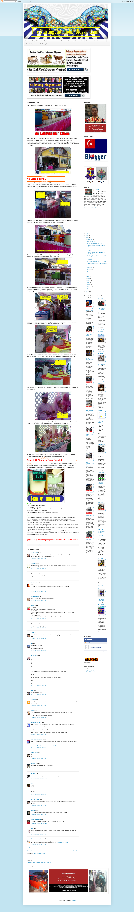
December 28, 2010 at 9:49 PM (38, 834)
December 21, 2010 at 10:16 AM (39, 794)
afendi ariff (34, 763)
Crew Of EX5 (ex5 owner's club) (101, 587)
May (88, 280)
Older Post (75, 851)
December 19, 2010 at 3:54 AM (38, 705)
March (89, 284)
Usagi (32, 710)
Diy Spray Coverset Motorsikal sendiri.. (96, 256)
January (89, 289)
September (90, 272)
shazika (33, 810)
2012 (87, 233)
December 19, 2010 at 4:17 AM (38, 717)
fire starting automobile (95, 647)
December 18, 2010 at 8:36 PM (38, 600)
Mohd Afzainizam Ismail (92, 642)
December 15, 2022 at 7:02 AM (38, 844)
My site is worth (90, 668)
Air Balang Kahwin (45, 44)
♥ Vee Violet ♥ (34, 752)
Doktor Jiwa (101, 472)
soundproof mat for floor (62, 842)
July (88, 276)
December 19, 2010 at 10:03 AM (39, 747)
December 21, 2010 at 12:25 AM (39, 778)
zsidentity (33, 563)
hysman (33, 605)
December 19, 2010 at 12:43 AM (39, 650)
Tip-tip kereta (48, 41)
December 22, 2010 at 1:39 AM (38, 805)
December (90, 239)
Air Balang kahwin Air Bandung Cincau (96, 261)
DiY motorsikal (79, 41)
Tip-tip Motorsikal (36, 41)
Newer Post (30, 851)
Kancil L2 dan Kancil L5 (93, 241)
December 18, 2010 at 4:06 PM (38, 578)
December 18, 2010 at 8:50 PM (38, 619)
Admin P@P (34, 583)
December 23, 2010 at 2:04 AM (38, 814)
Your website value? (90, 671)
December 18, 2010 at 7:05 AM (38, 558)
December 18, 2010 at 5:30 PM (38, 591)
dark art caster (101, 444)
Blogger (74, 900)
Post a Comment (33, 848)
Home (27, 41)
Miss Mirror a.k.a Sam (36, 739)
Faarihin (33, 774)
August (89, 274)
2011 (87, 235)
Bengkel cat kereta (99, 41)
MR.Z (32, 633)
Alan (32, 690)
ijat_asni (33, 783)
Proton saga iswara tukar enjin (94, 243)
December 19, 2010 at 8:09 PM (38, 758)
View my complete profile (90, 208)
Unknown (33, 699)
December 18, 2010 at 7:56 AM (38, 569)
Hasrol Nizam (34, 552)
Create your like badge (102, 651)
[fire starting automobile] (87, 649)
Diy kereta (89, 41)
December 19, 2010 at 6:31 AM (38, 734)
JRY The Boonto (35, 799)
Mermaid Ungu (35, 596)
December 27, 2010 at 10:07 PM (39, 823)
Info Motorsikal (59, 41)
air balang (100, 502)
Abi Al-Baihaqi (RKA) (36, 722)
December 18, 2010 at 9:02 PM (38, 628)
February (89, 286)
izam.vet (100, 410)
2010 (87, 237)
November (90, 267)
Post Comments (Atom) (39, 853)
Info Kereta (69, 41)
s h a (32, 828)
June (88, 278)
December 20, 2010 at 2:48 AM (38, 769)
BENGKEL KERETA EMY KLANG (101, 531)
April (88, 282)
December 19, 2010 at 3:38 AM (38, 694)
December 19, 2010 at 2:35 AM (38, 685)
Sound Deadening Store (37, 839)
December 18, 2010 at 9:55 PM (38, 638)
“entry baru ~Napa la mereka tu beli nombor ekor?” (43, 745)
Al (31, 643)
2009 (87, 291)
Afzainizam (98, 189)
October (89, 269)
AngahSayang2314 (36, 819)
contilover (100, 298)
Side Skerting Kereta (31, 44)
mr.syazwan (34, 655)
